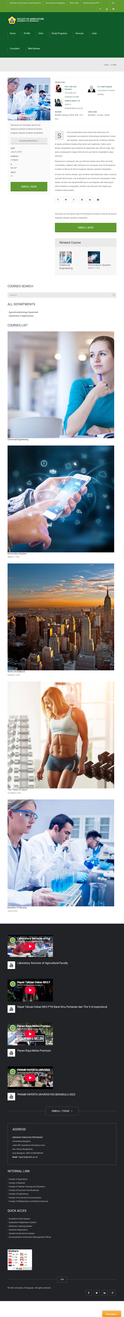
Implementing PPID (91, 3)
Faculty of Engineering (18, 1194)
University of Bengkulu (55, 3)
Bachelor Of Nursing (17, 907)
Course (100, 115)
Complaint (15, 48)
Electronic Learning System (20, 1226)
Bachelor (92, 115)
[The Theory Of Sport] (61, 735)
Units (40, 33)
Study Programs (59, 33)
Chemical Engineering (66, 266)
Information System (99, 264)
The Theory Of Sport (17, 789)
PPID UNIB (74, 3)
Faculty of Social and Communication (25, 1197)
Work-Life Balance (16, 671)
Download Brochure (28, 141)
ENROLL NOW (29, 186)
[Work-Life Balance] (61, 616)
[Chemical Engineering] (61, 384)
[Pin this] (82, 200)
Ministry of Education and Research (25, 3)
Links (94, 33)
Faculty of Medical (17, 1183)
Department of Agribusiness (21, 316)
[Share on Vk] (90, 200)
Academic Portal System (19, 1219)
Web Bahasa (34, 48)
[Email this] (98, 200)
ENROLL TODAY (61, 1111)
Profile (27, 33)
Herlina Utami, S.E (72, 101)
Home (13, 33)
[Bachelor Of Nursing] (61, 852)
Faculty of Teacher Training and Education (27, 1186)
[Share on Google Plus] (74, 200)
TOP (62, 1279)
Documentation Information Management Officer (30, 1237)
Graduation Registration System (22, 1222)
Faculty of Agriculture (18, 1179)
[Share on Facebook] (58, 200)
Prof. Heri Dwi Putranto (71, 87)
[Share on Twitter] (66, 200)
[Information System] (61, 499)
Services (79, 33)
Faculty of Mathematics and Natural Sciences (28, 1201)
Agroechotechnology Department (23, 312)
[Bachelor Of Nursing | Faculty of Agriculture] (26, 19)
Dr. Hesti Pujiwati (105, 86)
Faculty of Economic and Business (24, 1190)
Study (106, 115)
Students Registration (18, 1230)
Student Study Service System (22, 1233)
